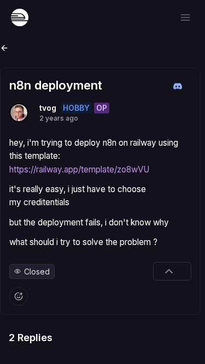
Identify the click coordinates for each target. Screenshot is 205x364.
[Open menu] (185, 17)
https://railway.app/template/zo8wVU (79, 169)
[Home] (19, 17)
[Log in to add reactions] (18, 296)
